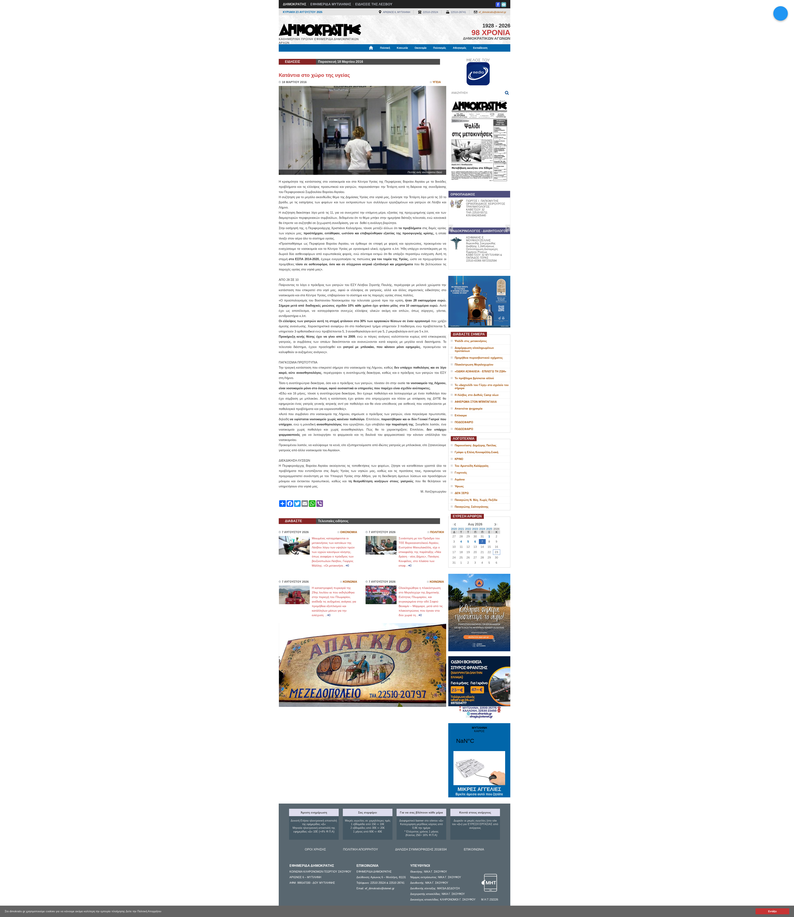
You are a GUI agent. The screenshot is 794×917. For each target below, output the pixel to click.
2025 (489, 529)
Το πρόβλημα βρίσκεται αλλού (474, 378)
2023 (475, 529)
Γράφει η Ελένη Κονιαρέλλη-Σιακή (476, 452)
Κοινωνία (402, 47)
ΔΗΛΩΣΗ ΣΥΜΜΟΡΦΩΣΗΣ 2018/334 (421, 849)
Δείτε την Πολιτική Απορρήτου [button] (143, 911)
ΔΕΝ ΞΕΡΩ (462, 493)
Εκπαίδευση (480, 47)
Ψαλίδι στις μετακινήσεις (471, 341)
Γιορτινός (461, 472)
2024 (482, 529)
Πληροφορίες (397, 55)
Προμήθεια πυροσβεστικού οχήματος (479, 357)
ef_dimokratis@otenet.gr (492, 12)
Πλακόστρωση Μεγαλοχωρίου (474, 364)
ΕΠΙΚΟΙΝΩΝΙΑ (474, 849)
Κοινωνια (350, 581)
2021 (461, 529)
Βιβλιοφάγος (330, 55)
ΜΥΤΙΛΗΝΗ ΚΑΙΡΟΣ (479, 737)
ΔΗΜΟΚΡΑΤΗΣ (294, 4)
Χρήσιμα (363, 55)
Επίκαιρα (461, 415)
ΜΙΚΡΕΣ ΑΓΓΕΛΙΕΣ (479, 791)
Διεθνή (379, 55)
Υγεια (437, 82)
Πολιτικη (437, 532)
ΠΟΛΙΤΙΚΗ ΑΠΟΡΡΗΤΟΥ (360, 849)
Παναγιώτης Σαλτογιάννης (472, 506)
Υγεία (348, 55)
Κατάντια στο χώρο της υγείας (314, 75)
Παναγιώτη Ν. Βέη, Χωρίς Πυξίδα (476, 499)
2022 (468, 529)
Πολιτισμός (439, 47)
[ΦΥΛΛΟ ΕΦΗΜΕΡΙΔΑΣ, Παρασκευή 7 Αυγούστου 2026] (479, 186)
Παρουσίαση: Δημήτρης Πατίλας (475, 445)
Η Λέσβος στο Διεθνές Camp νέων (477, 395)
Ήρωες (459, 486)
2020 (454, 529)
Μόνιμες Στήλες (291, 55)
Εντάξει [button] (772, 911)
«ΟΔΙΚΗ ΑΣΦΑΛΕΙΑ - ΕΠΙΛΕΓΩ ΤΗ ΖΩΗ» (480, 371)
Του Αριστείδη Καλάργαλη (471, 465)
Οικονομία (420, 47)
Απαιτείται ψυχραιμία (468, 408)
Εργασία (311, 55)
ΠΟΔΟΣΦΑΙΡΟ (464, 422)
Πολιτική (385, 47)
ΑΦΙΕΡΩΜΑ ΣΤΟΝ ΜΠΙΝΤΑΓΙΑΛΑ (476, 401)
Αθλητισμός (459, 47)
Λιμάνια (460, 479)
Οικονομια (348, 532)
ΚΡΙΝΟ (459, 459)
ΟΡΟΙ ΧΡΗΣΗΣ (315, 849)
